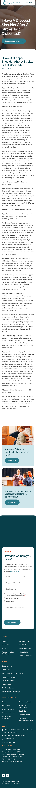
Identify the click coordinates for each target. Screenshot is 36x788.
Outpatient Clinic (7, 666)
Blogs (4, 648)
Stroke (4, 702)
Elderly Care (23, 711)
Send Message (12, 622)
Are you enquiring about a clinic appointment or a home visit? (15, 595)
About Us (5, 641)
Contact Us (22, 645)
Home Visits (6, 670)
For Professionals (25, 648)
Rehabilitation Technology (11, 691)
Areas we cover (24, 641)
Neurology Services (9, 677)
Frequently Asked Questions (8, 653)
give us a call (14, 571)
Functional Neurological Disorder (26, 719)
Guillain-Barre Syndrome (6, 717)
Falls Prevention (24, 715)
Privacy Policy (24, 652)
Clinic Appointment (12, 598)
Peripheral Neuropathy (23, 706)
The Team (5, 645)
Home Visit (10, 601)
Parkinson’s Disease (9, 713)
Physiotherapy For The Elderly (12, 673)
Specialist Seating (8, 688)
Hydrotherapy (6, 684)
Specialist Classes (8, 681)
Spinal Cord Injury (25, 702)
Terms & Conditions (25, 656)
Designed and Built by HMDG (10, 783)
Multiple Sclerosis (8, 709)
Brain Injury (6, 705)
